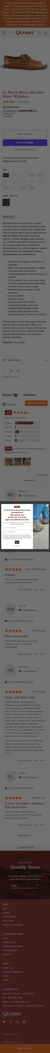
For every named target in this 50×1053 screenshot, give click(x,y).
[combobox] (4, 532)
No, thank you (17, 546)
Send (17, 542)
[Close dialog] (47, 505)
